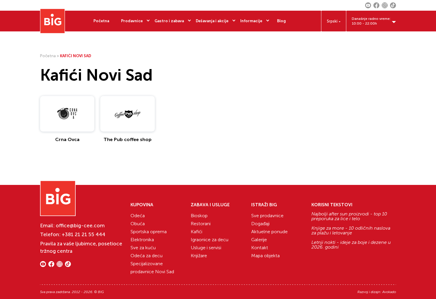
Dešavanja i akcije (212, 21)
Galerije (259, 239)
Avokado (389, 292)
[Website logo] (52, 21)
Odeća (138, 215)
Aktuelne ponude (269, 231)
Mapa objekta (265, 255)
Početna (101, 21)
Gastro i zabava (169, 21)
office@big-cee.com (80, 225)
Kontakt (259, 247)
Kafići (196, 231)
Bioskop (199, 215)
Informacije (251, 21)
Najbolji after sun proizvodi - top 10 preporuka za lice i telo (349, 216)
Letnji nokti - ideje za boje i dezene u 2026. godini (351, 245)
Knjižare (199, 255)
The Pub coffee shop (128, 139)
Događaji (260, 223)
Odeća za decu (147, 255)
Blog (281, 21)
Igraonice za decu (209, 239)
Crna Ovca (67, 139)
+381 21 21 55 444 (83, 234)
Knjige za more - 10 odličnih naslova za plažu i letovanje (350, 230)
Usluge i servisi (206, 247)
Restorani (201, 223)
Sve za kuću (143, 247)
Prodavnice (132, 21)
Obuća (138, 223)
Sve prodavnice (267, 215)
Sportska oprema (149, 231)
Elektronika (142, 239)
